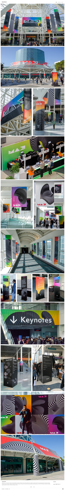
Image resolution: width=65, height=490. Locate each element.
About (62, 2)
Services (59, 2)
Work (56, 2)
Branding (54, 481)
